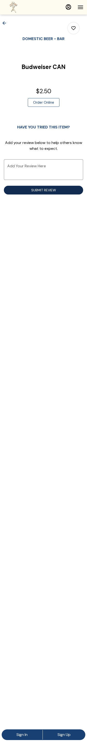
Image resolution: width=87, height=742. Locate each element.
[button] (6, 23)
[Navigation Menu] (80, 7)
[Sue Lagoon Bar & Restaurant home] (25, 7)
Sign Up (64, 734)
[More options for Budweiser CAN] (73, 28)
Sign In (22, 734)
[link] (43, 102)
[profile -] (68, 7)
